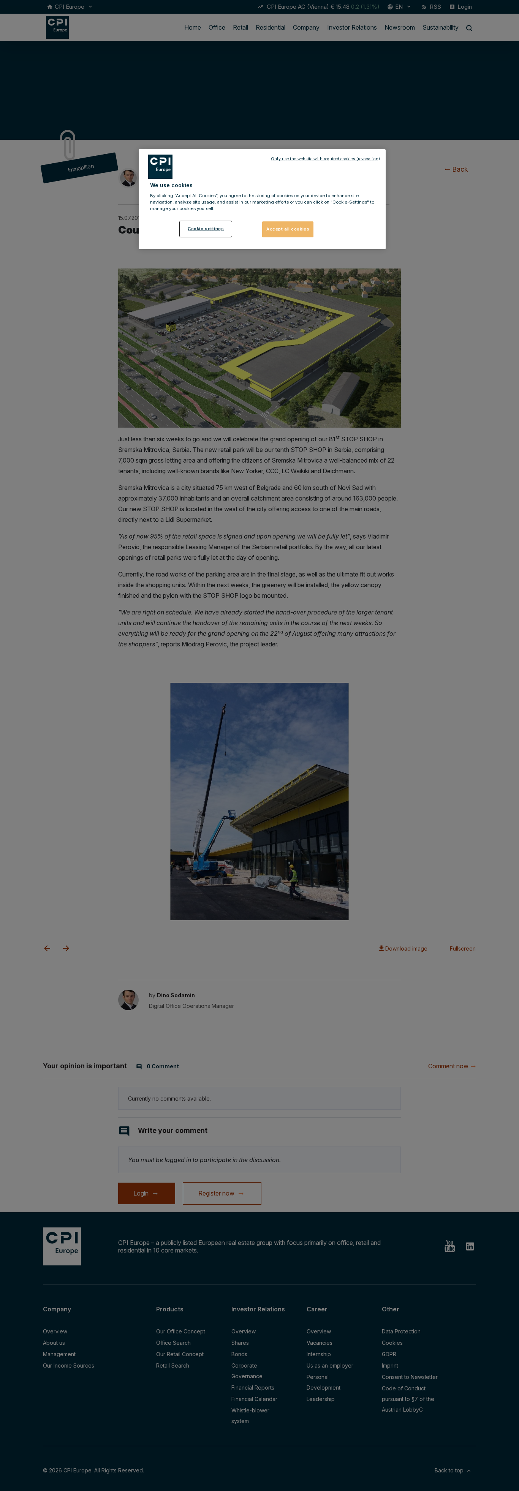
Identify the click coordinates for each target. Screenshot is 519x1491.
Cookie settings (206, 228)
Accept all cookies (287, 229)
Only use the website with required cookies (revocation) (325, 158)
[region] (262, 199)
